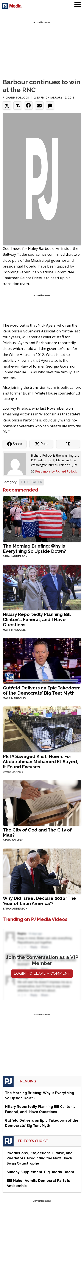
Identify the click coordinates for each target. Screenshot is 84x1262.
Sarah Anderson (15, 556)
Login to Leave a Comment (42, 973)
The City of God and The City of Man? (37, 832)
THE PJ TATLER (31, 482)
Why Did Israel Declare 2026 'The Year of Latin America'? (39, 901)
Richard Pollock (16, 97)
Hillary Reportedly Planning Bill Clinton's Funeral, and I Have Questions (36, 619)
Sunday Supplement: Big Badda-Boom (40, 1172)
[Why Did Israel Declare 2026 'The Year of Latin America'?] (42, 871)
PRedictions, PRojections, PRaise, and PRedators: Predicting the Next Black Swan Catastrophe (40, 1158)
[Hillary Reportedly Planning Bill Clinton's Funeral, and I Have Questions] (42, 587)
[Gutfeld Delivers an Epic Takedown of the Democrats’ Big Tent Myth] (42, 660)
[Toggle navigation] (77, 5)
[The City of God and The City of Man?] (42, 802)
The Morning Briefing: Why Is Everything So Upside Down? (34, 548)
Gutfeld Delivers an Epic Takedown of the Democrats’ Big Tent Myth (42, 690)
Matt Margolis (14, 629)
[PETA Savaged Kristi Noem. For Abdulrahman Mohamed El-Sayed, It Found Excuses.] (42, 728)
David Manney (13, 771)
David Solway (13, 840)
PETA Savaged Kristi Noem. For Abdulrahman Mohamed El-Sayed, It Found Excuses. (40, 761)
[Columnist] (16, 464)
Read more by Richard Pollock (56, 471)
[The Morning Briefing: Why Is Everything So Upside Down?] (42, 518)
